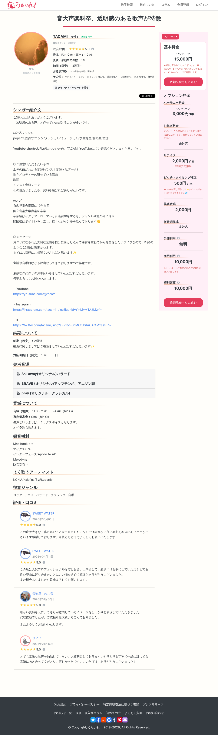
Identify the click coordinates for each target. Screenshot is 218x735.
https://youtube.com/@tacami (34, 294)
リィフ (36, 638)
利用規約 (60, 704)
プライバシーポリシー (85, 704)
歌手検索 (127, 4)
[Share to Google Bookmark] (109, 719)
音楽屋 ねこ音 (42, 593)
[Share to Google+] (103, 719)
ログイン (202, 4)
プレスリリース (153, 704)
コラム (165, 4)
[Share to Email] (125, 719)
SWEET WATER (43, 513)
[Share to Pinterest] (119, 719)
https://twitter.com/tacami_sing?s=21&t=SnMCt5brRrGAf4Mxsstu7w (62, 325)
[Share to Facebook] (98, 719)
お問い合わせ (155, 713)
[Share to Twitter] (93, 719)
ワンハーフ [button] (169, 36)
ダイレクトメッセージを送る (73, 87)
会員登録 (183, 4)
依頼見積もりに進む (183, 82)
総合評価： (71, 49)
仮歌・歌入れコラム (89, 713)
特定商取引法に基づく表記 (121, 704)
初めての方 (147, 4)
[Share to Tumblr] (114, 719)
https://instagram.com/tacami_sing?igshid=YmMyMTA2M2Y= (57, 309)
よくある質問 (133, 713)
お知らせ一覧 (63, 713)
